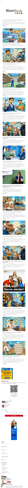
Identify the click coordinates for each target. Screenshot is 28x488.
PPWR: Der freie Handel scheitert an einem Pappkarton (11, 356)
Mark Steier (5, 21)
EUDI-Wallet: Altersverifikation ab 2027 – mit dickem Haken (12, 113)
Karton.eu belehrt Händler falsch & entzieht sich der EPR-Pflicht (12, 236)
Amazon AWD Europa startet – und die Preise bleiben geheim (12, 308)
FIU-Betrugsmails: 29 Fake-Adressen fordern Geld (10, 63)
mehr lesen (4, 25)
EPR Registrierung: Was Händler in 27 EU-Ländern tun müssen (12, 332)
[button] (1, 486)
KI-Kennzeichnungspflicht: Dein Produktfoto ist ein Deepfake (12, 161)
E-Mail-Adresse (6, 411)
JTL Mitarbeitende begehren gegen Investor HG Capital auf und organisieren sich (12, 138)
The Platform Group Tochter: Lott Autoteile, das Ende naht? (12, 89)
